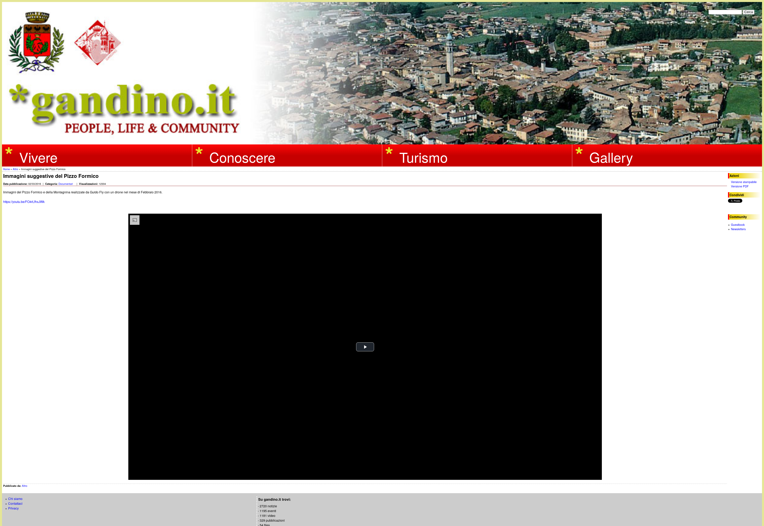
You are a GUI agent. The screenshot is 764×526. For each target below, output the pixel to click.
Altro (24, 486)
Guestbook (738, 224)
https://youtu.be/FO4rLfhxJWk (24, 201)
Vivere (38, 157)
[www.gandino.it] (382, 142)
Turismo (423, 157)
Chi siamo (15, 498)
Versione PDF (740, 186)
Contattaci (15, 503)
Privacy (13, 508)
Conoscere (242, 157)
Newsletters (738, 229)
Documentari (65, 184)
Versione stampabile (744, 182)
